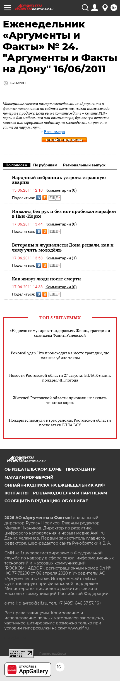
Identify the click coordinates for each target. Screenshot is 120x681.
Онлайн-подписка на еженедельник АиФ (54, 485)
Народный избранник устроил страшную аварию (59, 179)
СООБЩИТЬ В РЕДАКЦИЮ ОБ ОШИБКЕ (46, 500)
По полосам (17, 165)
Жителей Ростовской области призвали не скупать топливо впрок (60, 400)
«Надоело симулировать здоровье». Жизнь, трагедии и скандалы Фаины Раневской (60, 333)
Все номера (54, 132)
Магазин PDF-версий (29, 477)
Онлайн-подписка (64, 140)
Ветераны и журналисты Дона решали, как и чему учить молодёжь (63, 247)
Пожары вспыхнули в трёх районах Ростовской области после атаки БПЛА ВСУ (60, 422)
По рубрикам (45, 165)
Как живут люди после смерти (46, 279)
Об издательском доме (32, 469)
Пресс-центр (80, 469)
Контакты (16, 493)
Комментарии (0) (61, 190)
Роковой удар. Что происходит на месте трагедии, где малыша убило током (60, 355)
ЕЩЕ (54, 198)
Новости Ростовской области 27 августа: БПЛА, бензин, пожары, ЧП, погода (60, 377)
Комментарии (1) (61, 258)
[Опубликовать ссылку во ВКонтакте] (38, 197)
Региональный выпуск (84, 165)
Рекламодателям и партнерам (70, 493)
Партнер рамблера (52, 653)
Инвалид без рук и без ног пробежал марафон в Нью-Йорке (64, 213)
